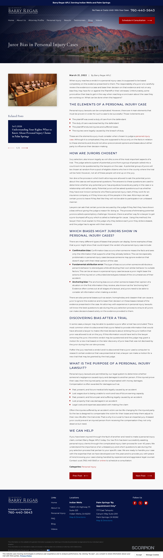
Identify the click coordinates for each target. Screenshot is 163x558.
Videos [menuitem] (99, 20)
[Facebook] (135, 503)
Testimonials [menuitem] (79, 20)
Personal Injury (89, 467)
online (103, 460)
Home (54, 502)
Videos (54, 529)
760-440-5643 (143, 10)
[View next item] (24, 148)
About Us (55, 508)
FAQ (53, 518)
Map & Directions (77, 517)
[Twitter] (140, 503)
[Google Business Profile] (146, 503)
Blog (53, 524)
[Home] (23, 10)
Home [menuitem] (11, 20)
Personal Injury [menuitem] (54, 20)
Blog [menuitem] (90, 20)
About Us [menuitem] (21, 20)
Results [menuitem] (67, 20)
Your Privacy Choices (38, 550)
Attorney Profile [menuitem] (36, 20)
